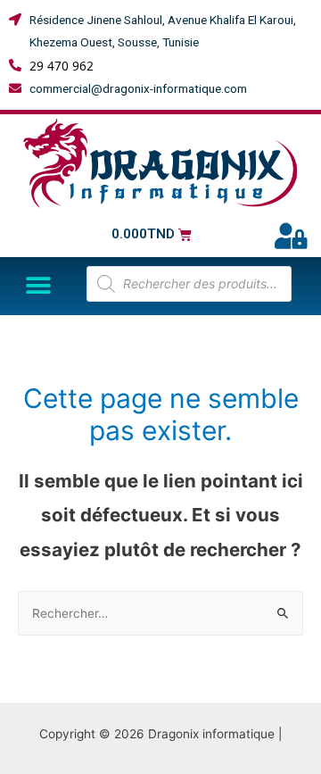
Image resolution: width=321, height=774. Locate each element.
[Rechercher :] (160, 613)
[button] (38, 286)
